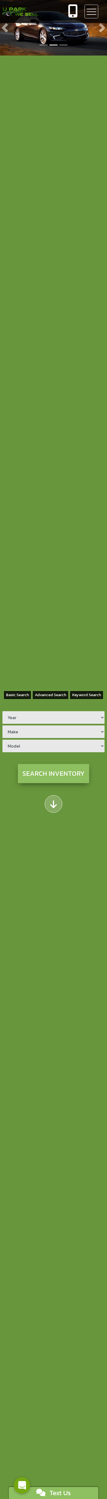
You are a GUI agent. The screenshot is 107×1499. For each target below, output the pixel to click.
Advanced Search (50, 695)
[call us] (73, 11)
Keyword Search (86, 695)
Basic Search (17, 695)
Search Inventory (53, 773)
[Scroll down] (53, 804)
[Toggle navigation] (91, 11)
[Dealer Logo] (30, 11)
